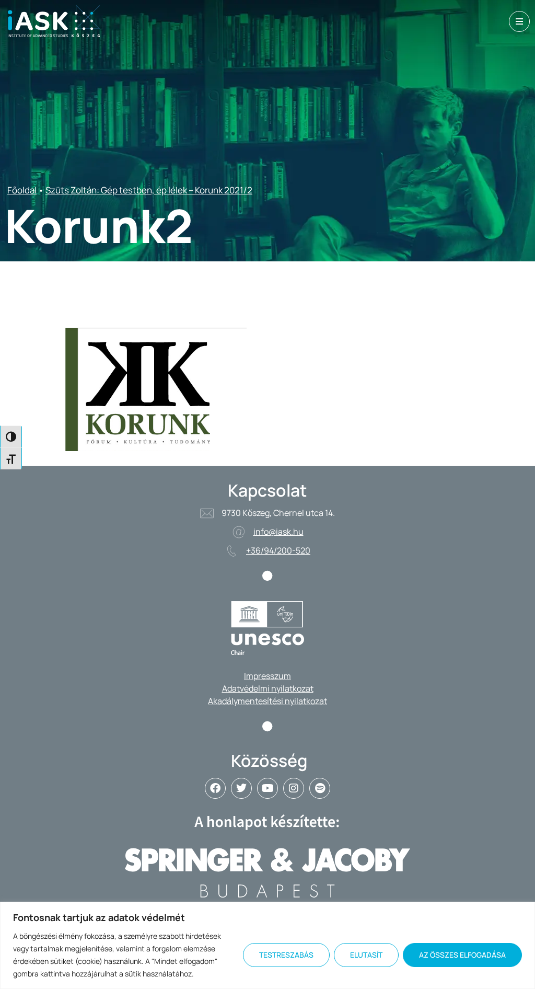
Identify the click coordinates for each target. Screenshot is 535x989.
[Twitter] (241, 788)
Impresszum (267, 676)
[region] (267, 945)
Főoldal (22, 190)
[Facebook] (215, 788)
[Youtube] (267, 788)
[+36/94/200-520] (231, 551)
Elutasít (366, 955)
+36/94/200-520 (278, 550)
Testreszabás (286, 955)
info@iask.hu (278, 531)
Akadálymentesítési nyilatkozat (267, 701)
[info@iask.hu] (239, 532)
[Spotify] (319, 788)
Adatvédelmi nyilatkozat (267, 688)
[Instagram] (293, 788)
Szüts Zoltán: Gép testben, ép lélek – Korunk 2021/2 (148, 190)
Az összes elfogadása (462, 955)
